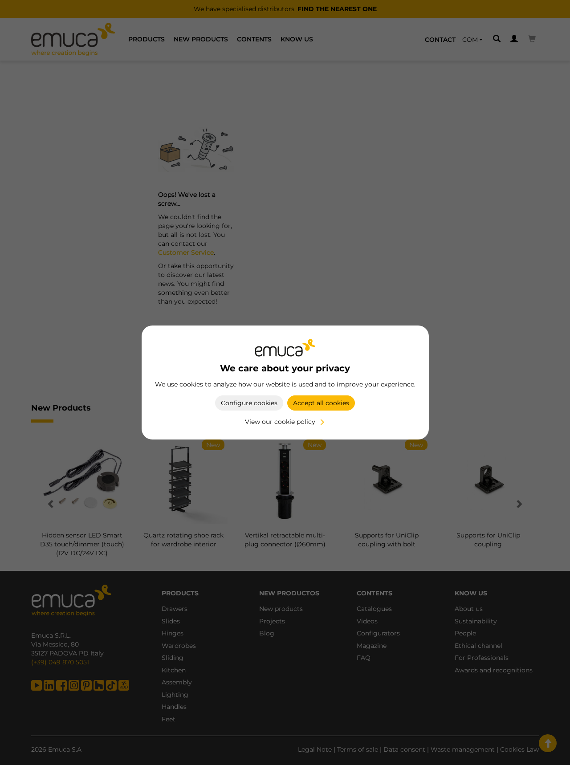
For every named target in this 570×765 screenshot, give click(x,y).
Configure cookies (249, 403)
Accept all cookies (321, 403)
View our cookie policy (280, 422)
